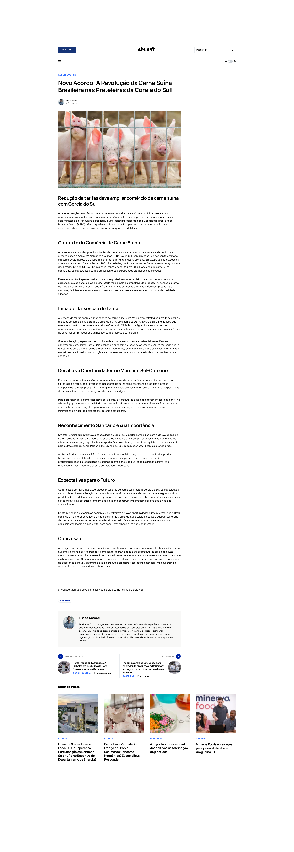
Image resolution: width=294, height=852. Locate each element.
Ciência (62, 738)
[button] (59, 61)
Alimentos (65, 600)
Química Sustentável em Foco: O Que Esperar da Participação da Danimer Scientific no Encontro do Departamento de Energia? (77, 751)
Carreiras (128, 676)
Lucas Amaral (73, 101)
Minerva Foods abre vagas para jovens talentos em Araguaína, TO (214, 748)
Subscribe (67, 49)
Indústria (156, 738)
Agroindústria (67, 75)
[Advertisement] (147, 21)
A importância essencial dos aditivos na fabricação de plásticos (169, 748)
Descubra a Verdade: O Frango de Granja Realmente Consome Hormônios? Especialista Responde (122, 751)
